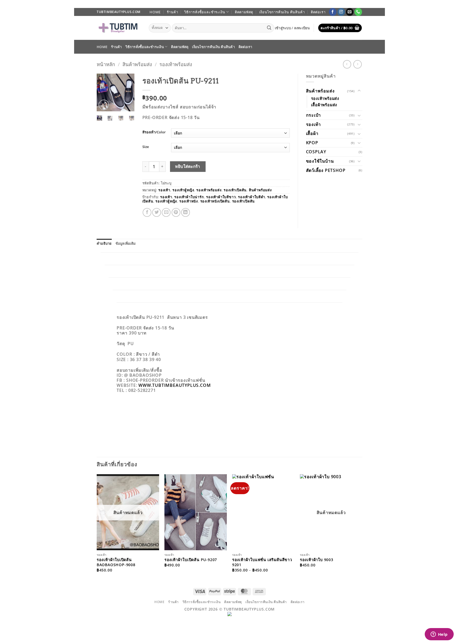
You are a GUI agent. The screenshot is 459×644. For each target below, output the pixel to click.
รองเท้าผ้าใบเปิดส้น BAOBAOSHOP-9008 (116, 562)
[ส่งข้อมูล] (269, 27)
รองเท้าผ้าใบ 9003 (316, 559)
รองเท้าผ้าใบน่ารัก (189, 196)
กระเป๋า (313, 115)
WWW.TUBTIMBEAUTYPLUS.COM (174, 385)
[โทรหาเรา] (358, 12)
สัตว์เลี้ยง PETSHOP (326, 170)
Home (155, 12)
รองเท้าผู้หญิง (183, 190)
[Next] (127, 94)
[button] (292, 28)
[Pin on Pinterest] (176, 212)
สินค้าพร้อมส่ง (137, 64)
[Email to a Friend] (166, 212)
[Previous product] (357, 64)
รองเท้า (164, 190)
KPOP (312, 143)
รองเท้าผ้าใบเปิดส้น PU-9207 (190, 559)
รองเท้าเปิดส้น (235, 190)
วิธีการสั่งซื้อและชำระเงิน (204, 12)
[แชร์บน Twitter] (156, 212)
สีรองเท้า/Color (154, 132)
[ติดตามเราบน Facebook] (333, 12)
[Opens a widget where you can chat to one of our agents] (439, 634)
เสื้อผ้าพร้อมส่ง (324, 104)
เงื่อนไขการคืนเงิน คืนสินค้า (282, 12)
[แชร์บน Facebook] (147, 212)
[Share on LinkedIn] (185, 212)
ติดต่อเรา (318, 12)
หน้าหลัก (106, 64)
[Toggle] (359, 91)
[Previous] (104, 94)
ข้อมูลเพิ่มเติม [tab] (126, 243)
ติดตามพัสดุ (244, 12)
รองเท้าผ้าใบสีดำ (251, 196)
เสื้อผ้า (312, 133)
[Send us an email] (350, 12)
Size (145, 147)
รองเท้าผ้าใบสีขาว (221, 196)
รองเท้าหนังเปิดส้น (215, 201)
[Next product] (347, 64)
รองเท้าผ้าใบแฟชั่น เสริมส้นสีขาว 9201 (262, 562)
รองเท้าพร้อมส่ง (175, 64)
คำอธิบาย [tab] (104, 243)
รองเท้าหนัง (188, 201)
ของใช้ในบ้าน (320, 161)
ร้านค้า (172, 12)
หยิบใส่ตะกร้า (187, 166)
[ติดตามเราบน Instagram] (341, 12)
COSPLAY (316, 152)
